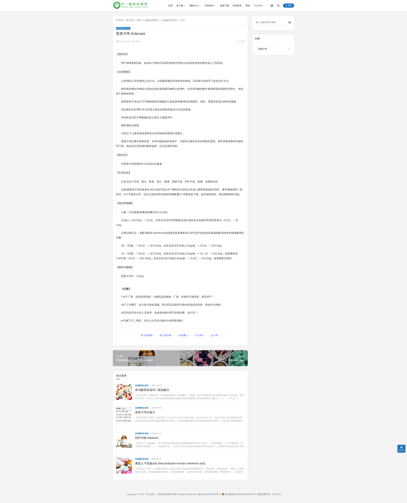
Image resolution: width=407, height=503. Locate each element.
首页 (170, 5)
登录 (289, 5)
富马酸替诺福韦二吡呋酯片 (152, 390)
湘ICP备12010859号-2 (209, 494)
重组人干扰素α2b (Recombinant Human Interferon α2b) (170, 463)
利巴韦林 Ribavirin (147, 437)
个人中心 (258, 5)
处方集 (179, 5)
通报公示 (194, 5)
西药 (139, 20)
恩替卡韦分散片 (145, 412)
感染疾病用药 (151, 20)
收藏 (184, 335)
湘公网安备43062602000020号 (239, 494)
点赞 (200, 335)
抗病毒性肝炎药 (169, 20)
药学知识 (209, 5)
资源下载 (224, 5)
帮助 (247, 5)
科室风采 (237, 5)
